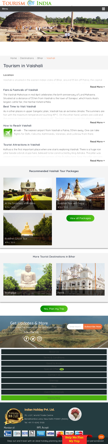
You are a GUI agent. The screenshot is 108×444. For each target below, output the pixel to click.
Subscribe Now (93, 326)
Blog (54, 386)
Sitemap (54, 380)
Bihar (40, 58)
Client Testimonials (54, 392)
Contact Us (54, 374)
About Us (54, 351)
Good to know (54, 363)
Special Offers (52, 369)
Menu (5, 9)
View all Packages (80, 218)
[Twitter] (32, 339)
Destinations (27, 58)
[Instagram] (39, 339)
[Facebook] (26, 339)
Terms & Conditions (53, 357)
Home (13, 58)
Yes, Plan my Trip (54, 308)
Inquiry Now (54, 397)
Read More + (97, 86)
